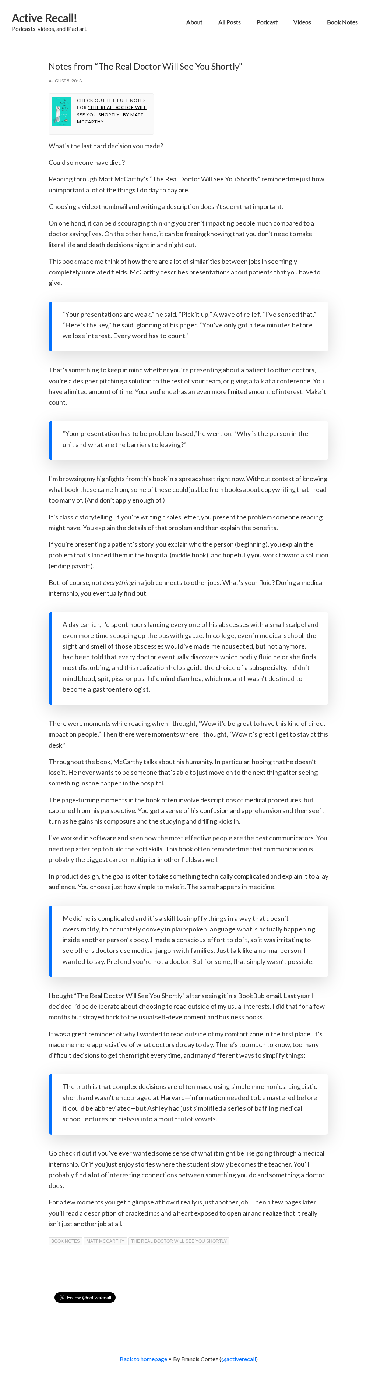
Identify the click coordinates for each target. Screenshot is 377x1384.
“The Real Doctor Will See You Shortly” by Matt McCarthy (112, 114)
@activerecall (238, 1358)
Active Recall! (44, 17)
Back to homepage (143, 1358)
